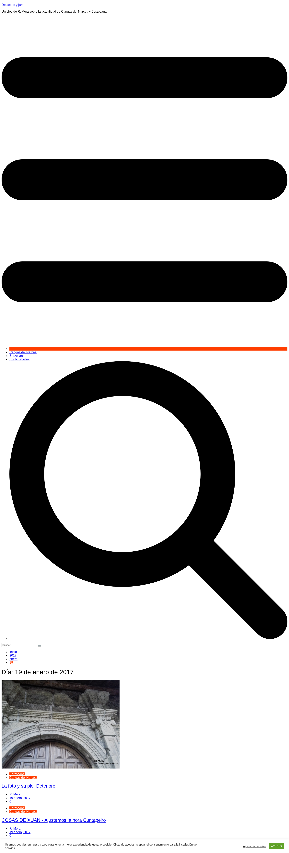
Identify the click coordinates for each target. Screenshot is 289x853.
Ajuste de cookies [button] (254, 846)
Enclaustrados (19, 359)
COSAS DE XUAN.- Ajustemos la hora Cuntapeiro (54, 820)
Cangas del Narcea (23, 352)
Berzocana (17, 355)
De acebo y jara (13, 4)
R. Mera (14, 794)
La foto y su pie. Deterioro (28, 786)
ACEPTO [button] (276, 846)
